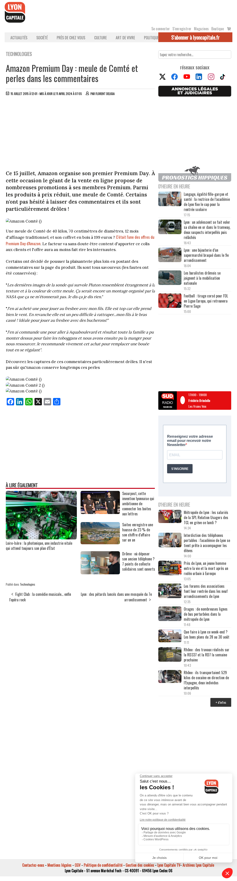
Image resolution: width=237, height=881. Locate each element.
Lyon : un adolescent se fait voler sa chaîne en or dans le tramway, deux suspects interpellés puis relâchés (207, 230)
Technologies (27, 584)
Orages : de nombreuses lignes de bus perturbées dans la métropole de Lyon (206, 614)
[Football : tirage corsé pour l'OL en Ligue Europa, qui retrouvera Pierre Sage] (169, 301)
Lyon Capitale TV (168, 865)
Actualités (18, 37)
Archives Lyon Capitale (198, 865)
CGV (78, 865)
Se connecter (160, 28)
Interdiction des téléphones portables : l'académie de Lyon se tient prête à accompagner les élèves (207, 543)
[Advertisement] (80, 134)
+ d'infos (220, 702)
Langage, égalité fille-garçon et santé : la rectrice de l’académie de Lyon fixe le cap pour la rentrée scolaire (207, 202)
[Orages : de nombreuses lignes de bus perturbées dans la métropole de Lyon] (169, 614)
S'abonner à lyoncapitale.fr (195, 37)
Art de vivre (125, 37)
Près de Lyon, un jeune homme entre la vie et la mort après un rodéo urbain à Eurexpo (206, 568)
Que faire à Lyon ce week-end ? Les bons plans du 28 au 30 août (206, 634)
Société (42, 37)
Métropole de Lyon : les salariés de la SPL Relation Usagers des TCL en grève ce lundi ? (206, 517)
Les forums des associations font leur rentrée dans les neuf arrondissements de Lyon (206, 591)
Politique (151, 37)
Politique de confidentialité (103, 865)
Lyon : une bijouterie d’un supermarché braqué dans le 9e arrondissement (206, 255)
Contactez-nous (33, 865)
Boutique (217, 28)
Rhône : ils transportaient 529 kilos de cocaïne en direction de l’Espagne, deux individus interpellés (206, 680)
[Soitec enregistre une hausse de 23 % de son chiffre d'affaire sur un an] (100, 542)
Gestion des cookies (140, 865)
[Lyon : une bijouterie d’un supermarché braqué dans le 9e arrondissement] (169, 255)
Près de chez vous (71, 37)
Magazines (201, 28)
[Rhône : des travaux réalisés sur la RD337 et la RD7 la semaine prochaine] (169, 655)
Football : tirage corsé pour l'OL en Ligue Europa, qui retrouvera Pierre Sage (206, 301)
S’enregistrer (181, 28)
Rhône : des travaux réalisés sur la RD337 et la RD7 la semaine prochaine (206, 654)
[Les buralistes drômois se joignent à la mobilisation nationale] (169, 278)
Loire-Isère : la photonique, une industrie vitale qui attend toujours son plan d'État (39, 546)
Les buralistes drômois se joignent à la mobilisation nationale (202, 278)
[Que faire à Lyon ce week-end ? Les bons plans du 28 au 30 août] (169, 636)
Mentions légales (59, 865)
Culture (100, 37)
